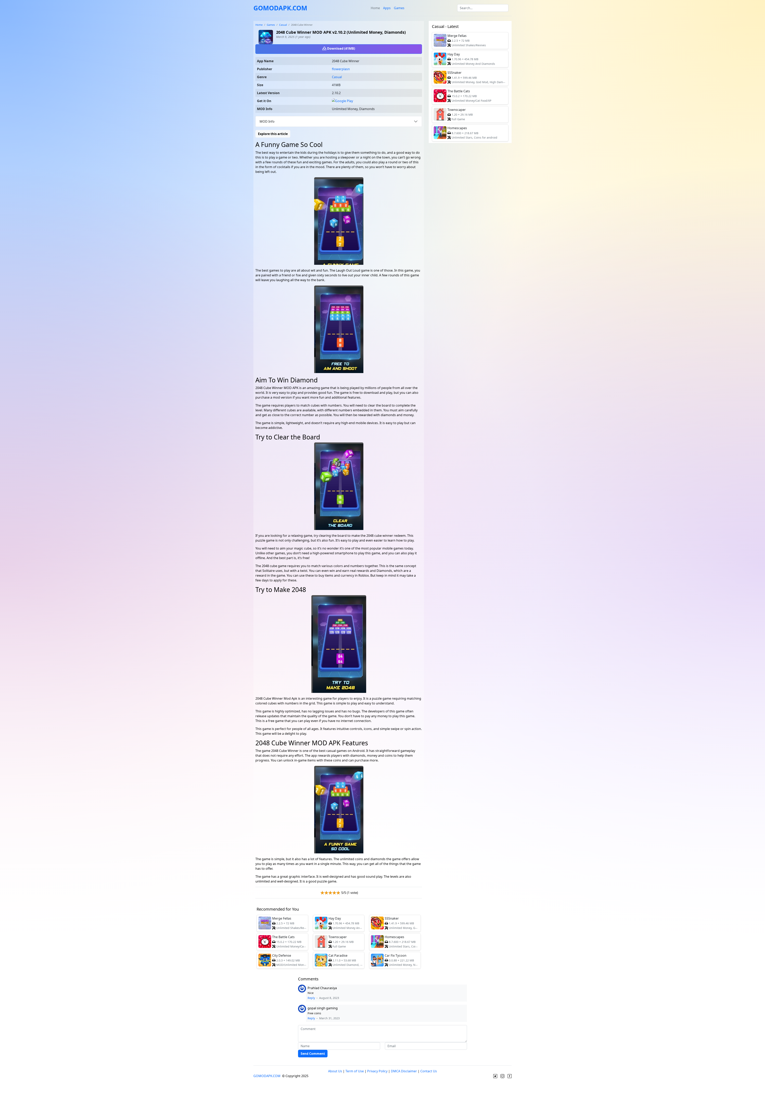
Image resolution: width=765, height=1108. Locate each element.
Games (399, 8)
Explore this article (273, 134)
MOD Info (267, 121)
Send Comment (313, 1053)
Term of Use (354, 1071)
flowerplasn (341, 69)
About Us (335, 1071)
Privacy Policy (377, 1071)
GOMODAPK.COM (280, 8)
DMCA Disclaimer (404, 1071)
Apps (387, 8)
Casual (283, 25)
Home (375, 8)
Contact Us (428, 1071)
